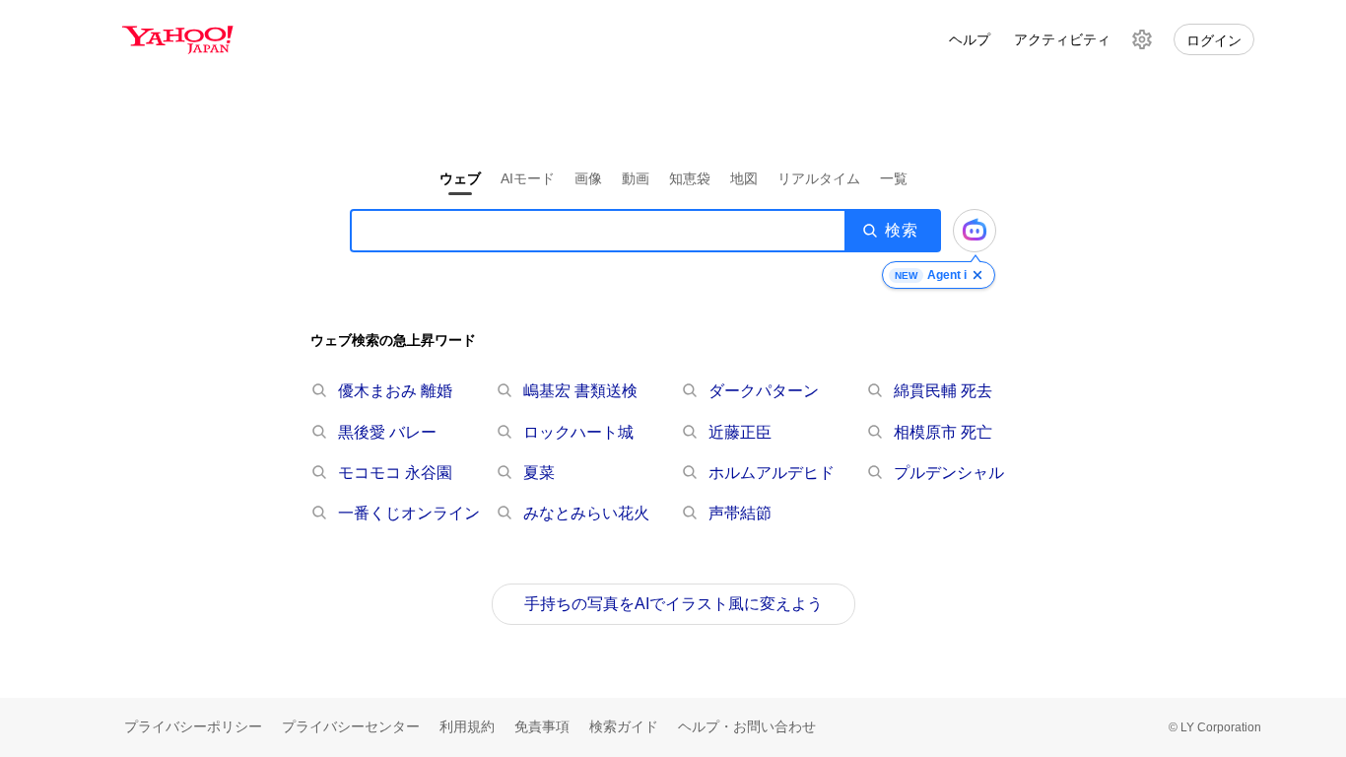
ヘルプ (969, 39)
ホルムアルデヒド (771, 472)
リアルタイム (818, 178)
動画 (635, 178)
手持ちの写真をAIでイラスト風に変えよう (673, 603)
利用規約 (467, 726)
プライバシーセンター (351, 726)
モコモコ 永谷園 (395, 472)
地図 (744, 178)
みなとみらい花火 (586, 513)
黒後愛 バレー (387, 432)
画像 (588, 178)
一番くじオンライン (409, 513)
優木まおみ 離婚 (395, 390)
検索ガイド (623, 726)
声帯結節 (740, 513)
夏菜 (539, 472)
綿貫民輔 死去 (943, 390)
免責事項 (542, 726)
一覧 (894, 178)
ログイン (1214, 40)
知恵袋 (689, 178)
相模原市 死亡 (943, 432)
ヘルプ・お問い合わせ (747, 726)
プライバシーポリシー (193, 726)
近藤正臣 (740, 432)
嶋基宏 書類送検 (580, 390)
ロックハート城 (578, 432)
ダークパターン (763, 390)
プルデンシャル (949, 472)
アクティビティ (1062, 39)
